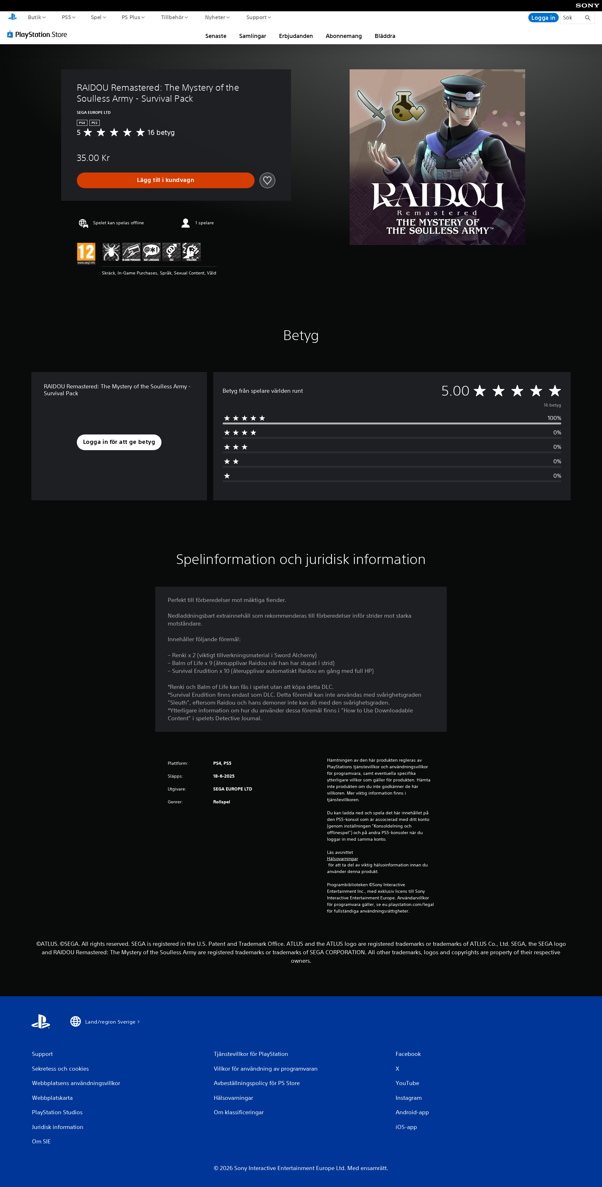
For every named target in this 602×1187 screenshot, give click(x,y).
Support (256, 17)
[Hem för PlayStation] (12, 17)
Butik (34, 17)
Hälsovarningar (342, 858)
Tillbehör (172, 17)
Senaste (215, 35)
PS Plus (131, 17)
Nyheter (215, 17)
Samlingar (252, 35)
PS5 (66, 17)
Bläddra (385, 35)
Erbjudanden (296, 35)
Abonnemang (344, 35)
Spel (96, 17)
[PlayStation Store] (39, 34)
